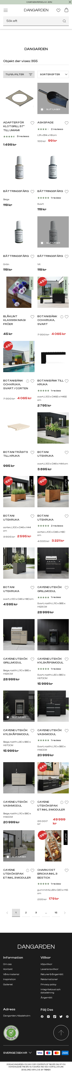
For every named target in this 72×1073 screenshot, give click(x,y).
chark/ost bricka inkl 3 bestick (47, 873)
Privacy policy (48, 984)
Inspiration (9, 979)
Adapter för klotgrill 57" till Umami (14, 126)
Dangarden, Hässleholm (16, 1015)
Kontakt (8, 969)
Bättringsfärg (16, 191)
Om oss (7, 964)
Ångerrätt (46, 997)
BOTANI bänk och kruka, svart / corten (15, 384)
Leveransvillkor (49, 969)
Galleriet (8, 984)
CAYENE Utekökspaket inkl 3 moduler (51, 805)
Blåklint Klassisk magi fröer (14, 320)
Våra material (11, 974)
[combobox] (36, 21)
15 (56, 912)
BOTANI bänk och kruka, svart (47, 320)
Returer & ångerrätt (52, 974)
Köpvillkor (46, 964)
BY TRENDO (46, 1070)
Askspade (45, 122)
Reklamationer (49, 979)
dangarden (36, 10)
